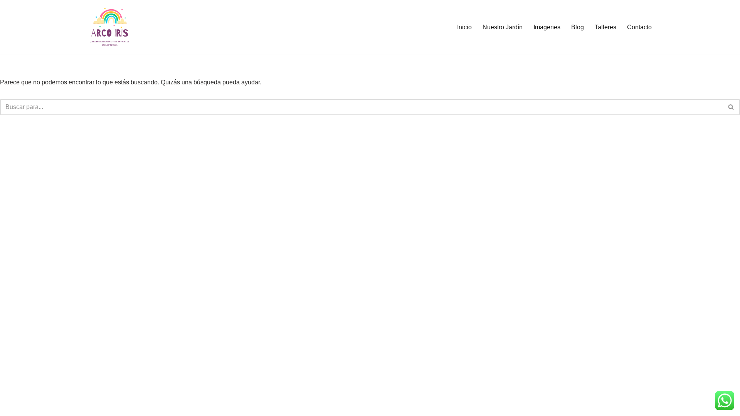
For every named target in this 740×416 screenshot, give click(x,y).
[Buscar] (731, 107)
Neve (94, 406)
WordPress (153, 406)
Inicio (464, 27)
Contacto (639, 27)
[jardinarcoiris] (110, 27)
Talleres (605, 27)
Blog (577, 27)
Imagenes (546, 27)
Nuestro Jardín (503, 27)
